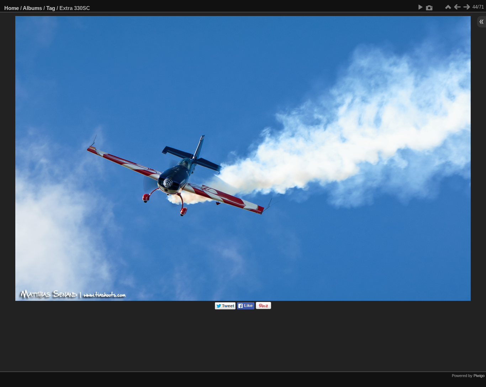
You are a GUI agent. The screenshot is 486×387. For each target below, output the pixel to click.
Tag (50, 8)
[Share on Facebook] (245, 307)
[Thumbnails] (448, 7)
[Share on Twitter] (225, 307)
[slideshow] (420, 7)
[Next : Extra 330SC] (466, 7)
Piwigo (479, 375)
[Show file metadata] (429, 7)
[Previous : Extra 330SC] (457, 7)
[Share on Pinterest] (263, 307)
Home (11, 8)
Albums (32, 8)
